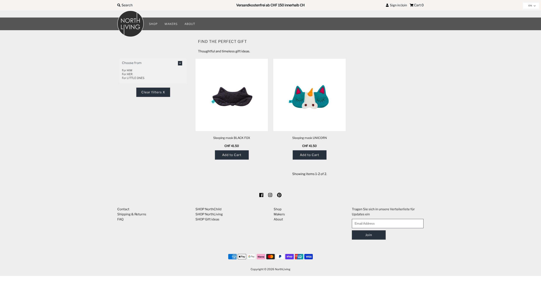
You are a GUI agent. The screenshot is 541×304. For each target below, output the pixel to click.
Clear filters (153, 92)
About (278, 219)
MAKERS (171, 24)
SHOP (153, 24)
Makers (279, 214)
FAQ (120, 219)
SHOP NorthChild (208, 209)
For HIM (127, 70)
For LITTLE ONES (133, 78)
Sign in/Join (398, 5)
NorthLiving (282, 269)
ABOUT (189, 24)
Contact (123, 209)
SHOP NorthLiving (209, 214)
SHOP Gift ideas (207, 219)
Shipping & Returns (131, 214)
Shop (277, 209)
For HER (127, 74)
